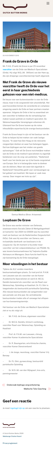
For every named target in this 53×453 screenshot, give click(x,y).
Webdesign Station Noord (12, 436)
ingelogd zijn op (17, 408)
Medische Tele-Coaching (35, 389)
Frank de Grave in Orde (20, 61)
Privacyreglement (10, 443)
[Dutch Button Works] (15, 12)
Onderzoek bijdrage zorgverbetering (23, 385)
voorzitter (7, 69)
